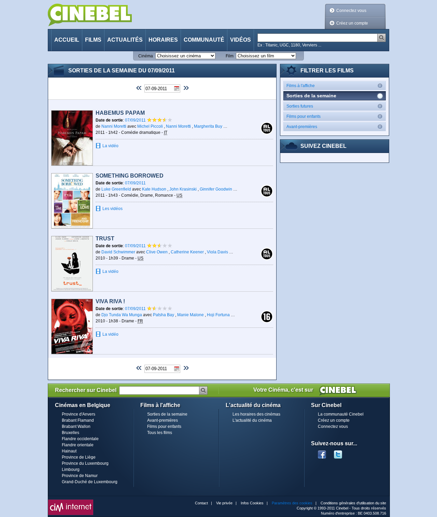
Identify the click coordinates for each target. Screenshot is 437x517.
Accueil (66, 40)
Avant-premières (301, 126)
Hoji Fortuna (218, 314)
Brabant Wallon (76, 426)
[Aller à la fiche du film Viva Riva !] (72, 326)
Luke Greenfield (116, 189)
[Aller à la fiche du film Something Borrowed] (72, 200)
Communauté (204, 40)
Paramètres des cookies (292, 503)
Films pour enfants (303, 116)
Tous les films (159, 432)
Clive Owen (157, 252)
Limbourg (71, 469)
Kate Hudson (154, 189)
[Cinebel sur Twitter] (341, 452)
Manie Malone (190, 314)
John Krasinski (183, 189)
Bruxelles (70, 432)
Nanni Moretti (113, 126)
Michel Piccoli (150, 126)
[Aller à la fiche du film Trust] (72, 263)
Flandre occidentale (80, 438)
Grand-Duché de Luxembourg (89, 481)
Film (230, 56)
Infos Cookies (252, 503)
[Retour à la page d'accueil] (90, 14)
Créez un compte (352, 23)
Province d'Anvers (78, 414)
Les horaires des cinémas (256, 414)
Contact (201, 503)
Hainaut (69, 451)
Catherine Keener (187, 252)
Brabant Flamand (78, 420)
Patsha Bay (163, 314)
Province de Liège (79, 457)
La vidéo (110, 145)
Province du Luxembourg (85, 463)
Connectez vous (351, 10)
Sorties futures (299, 106)
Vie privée (224, 503)
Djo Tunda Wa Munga (121, 314)
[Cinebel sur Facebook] (322, 452)
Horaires (163, 40)
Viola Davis (217, 252)
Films (93, 40)
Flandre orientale (78, 445)
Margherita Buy (208, 126)
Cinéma (145, 56)
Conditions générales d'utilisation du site (353, 503)
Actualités (125, 40)
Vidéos (240, 40)
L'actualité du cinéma (252, 420)
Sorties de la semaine (167, 414)
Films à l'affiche (300, 85)
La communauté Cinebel (341, 414)
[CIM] (70, 501)
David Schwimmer (118, 252)
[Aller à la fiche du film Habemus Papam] (72, 138)
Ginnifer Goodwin (216, 189)
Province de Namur (80, 475)
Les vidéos (112, 208)
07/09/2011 (136, 120)
